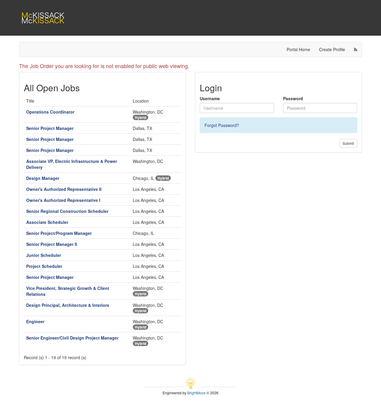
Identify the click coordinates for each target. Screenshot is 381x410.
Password (293, 98)
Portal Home (298, 49)
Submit (348, 143)
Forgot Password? (221, 125)
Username (210, 98)
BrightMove (196, 392)
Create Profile (332, 49)
